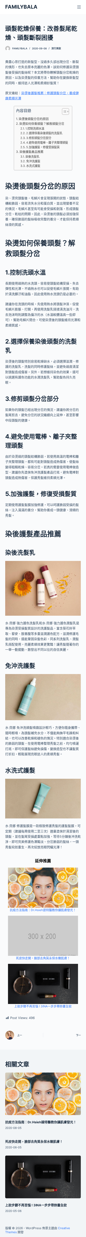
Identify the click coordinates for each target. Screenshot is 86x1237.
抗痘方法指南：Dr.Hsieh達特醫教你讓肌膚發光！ (43, 910)
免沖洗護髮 (33, 161)
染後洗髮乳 (32, 156)
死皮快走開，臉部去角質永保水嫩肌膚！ (43, 958)
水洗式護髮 (33, 165)
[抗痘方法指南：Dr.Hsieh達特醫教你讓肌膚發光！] (43, 1094)
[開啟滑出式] (79, 7)
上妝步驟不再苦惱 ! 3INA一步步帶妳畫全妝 (43, 1006)
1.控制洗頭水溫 (34, 128)
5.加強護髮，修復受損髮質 (43, 147)
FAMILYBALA (21, 7)
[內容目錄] (65, 111)
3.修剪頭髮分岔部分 (38, 138)
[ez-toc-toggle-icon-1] (63, 112)
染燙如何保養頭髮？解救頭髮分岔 (41, 124)
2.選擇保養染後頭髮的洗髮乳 (44, 133)
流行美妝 (56, 48)
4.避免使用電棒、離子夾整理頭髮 (47, 142)
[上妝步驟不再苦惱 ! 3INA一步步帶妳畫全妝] (43, 1177)
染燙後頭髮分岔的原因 (34, 119)
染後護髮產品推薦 (31, 152)
